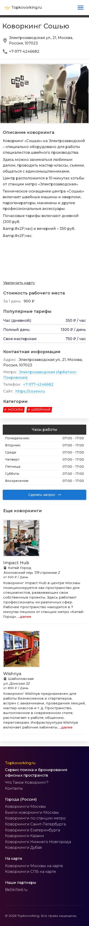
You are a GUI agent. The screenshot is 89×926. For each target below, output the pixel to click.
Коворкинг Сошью (35, 26)
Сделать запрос (41, 495)
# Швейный (39, 409)
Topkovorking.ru (20, 763)
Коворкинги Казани (24, 836)
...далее (24, 616)
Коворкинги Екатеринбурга (32, 830)
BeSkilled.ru (16, 890)
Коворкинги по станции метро (35, 818)
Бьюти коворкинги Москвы (32, 812)
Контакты (14, 788)
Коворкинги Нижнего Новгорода (38, 842)
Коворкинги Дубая (23, 847)
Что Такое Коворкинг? (26, 782)
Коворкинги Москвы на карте (34, 866)
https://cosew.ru (30, 391)
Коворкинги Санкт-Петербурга (35, 824)
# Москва (14, 409)
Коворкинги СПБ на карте (30, 871)
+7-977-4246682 (38, 384)
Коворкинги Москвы (25, 806)
